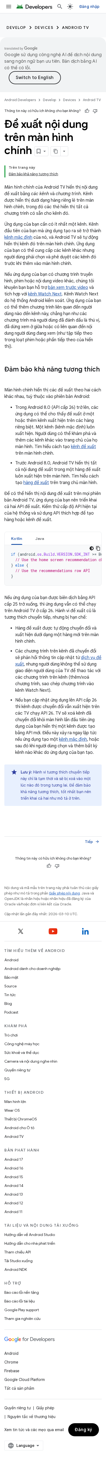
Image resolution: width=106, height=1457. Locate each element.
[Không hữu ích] (95, 111)
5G (7, 1078)
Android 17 (13, 1159)
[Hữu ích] (87, 111)
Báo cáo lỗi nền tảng (21, 1292)
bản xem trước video (68, 287)
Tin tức (10, 994)
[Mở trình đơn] (8, 6)
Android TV (75, 27)
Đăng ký (83, 1429)
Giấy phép (45, 1408)
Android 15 (13, 1176)
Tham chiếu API (17, 1252)
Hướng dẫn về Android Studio (29, 1234)
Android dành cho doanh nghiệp (32, 968)
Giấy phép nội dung (64, 893)
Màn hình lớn (15, 1101)
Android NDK (15, 1269)
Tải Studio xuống (18, 1260)
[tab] (17, 538)
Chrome (11, 1362)
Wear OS (12, 1110)
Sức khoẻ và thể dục (21, 1052)
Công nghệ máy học (21, 1043)
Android (11, 959)
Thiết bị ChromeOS (20, 1119)
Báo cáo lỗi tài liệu (19, 1301)
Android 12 (13, 1203)
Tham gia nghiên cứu (22, 1318)
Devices (44, 27)
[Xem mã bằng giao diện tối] (91, 548)
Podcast (11, 1012)
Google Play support (21, 1309)
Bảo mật (11, 977)
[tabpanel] (53, 565)
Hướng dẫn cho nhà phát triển (29, 1243)
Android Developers (20, 100)
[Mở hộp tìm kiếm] (60, 6)
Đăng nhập (89, 6)
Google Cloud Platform (24, 1379)
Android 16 (13, 1168)
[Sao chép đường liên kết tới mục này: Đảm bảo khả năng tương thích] (9, 378)
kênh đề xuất (83, 446)
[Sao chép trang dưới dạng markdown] (56, 151)
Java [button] (39, 538)
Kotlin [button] (16, 538)
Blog (8, 1003)
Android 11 (13, 1211)
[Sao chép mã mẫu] (98, 548)
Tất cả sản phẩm (19, 1388)
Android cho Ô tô (19, 1127)
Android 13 (13, 1194)
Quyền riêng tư (17, 1070)
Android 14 (13, 1185)
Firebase (11, 1370)
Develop (16, 27)
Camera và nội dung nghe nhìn (30, 1061)
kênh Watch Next (45, 294)
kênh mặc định (18, 237)
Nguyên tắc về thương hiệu (31, 1416)
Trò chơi (11, 1035)
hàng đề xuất (36, 482)
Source (10, 986)
